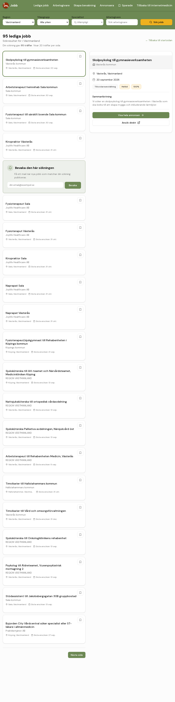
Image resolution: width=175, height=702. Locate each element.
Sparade (127, 5)
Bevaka (73, 185)
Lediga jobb (41, 5)
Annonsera (107, 5)
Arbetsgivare (61, 5)
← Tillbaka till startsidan (158, 40)
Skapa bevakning (85, 5)
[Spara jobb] (80, 56)
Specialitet (78, 17)
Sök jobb (158, 22)
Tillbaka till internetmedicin (154, 5)
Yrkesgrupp (43, 17)
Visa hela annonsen (129, 115)
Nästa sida (77, 654)
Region (6, 17)
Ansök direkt (129, 122)
